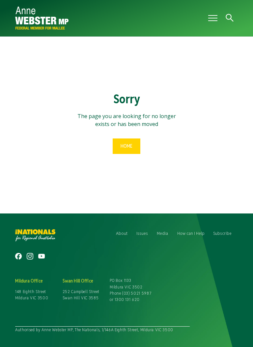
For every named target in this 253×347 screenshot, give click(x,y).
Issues (142, 233)
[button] (211, 18)
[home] (91, 18)
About (121, 233)
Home (126, 146)
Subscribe (222, 233)
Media (162, 233)
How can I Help (191, 233)
